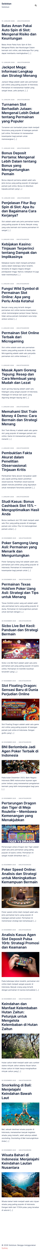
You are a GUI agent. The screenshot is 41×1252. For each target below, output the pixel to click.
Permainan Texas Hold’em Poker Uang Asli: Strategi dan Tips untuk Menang (20, 590)
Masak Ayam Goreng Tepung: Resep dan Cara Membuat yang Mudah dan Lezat (19, 376)
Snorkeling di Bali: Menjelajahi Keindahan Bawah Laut (17, 1091)
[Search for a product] (36, 5)
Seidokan (6, 3)
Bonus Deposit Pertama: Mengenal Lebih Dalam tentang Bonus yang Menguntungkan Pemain (19, 163)
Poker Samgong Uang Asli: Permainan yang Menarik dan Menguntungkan (20, 549)
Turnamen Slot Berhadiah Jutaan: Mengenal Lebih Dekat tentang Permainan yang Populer (20, 112)
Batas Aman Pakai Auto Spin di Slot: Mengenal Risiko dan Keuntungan (19, 32)
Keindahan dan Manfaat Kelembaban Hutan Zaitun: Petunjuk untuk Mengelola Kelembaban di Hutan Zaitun (20, 1016)
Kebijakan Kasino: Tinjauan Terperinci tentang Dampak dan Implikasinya (19, 250)
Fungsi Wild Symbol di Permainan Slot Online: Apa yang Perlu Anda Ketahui (20, 294)
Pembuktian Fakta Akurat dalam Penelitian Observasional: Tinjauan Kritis (17, 461)
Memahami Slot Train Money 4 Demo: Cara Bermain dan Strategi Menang (19, 417)
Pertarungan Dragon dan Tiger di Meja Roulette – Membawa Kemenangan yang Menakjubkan (19, 811)
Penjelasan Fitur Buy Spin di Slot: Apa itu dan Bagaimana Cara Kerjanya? (19, 209)
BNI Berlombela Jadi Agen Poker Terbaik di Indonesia (20, 751)
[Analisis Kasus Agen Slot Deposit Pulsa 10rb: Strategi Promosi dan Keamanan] (20, 964)
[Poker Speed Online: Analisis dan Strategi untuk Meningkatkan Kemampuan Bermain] (20, 897)
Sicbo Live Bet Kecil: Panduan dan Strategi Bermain (20, 630)
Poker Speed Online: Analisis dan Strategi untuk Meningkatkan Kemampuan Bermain (20, 875)
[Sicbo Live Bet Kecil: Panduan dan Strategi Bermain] (20, 649)
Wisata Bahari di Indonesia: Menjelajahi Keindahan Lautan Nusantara (20, 1161)
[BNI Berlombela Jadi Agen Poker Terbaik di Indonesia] (20, 766)
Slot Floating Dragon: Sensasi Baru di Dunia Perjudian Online (20, 689)
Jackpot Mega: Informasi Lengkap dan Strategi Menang (19, 71)
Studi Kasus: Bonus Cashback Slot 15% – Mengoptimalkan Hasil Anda (20, 507)
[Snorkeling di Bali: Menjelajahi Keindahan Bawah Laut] (20, 1114)
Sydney (5, 1248)
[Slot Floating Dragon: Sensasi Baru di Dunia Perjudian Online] (20, 709)
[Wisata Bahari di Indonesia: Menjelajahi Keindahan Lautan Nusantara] (20, 1184)
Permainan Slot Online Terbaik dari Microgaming (20, 337)
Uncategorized (23, 21)
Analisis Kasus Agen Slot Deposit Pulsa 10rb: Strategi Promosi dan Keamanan (20, 941)
